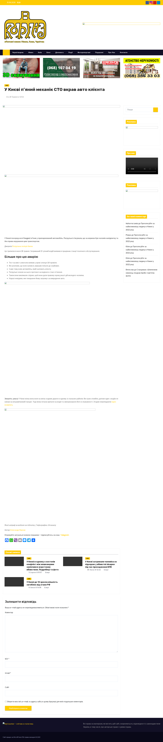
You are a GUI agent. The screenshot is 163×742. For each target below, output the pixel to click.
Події (70, 52)
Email (8, 673)
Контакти (124, 52)
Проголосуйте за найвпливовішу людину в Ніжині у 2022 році (140, 226)
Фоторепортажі (84, 52)
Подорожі (99, 52)
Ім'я (7, 659)
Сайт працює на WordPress (12, 737)
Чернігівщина (18, 52)
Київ (40, 52)
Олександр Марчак (17, 530)
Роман (128, 235)
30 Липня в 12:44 (94, 570)
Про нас (111, 52)
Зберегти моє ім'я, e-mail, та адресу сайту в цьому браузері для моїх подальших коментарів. (45, 701)
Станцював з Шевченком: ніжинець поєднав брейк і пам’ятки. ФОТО (141, 272)
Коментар (9, 612)
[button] (159, 52)
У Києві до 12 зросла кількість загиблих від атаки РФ (42, 583)
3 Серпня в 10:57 (35, 572)
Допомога (59, 52)
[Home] (6, 52)
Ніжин (30, 52)
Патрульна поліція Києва (22, 246)
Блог (49, 52)
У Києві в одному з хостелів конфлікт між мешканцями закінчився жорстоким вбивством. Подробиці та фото (43, 565)
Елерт (47, 572)
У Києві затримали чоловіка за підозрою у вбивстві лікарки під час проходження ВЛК (101, 564)
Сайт (7, 687)
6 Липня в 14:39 (34, 587)
